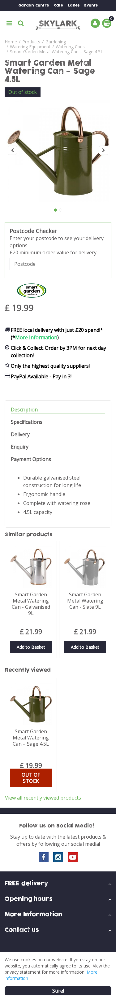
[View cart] (106, 23)
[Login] (95, 23)
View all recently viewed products (43, 797)
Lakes (73, 5)
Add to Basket (31, 647)
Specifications (26, 422)
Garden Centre (33, 5)
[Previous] (12, 150)
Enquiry (19, 447)
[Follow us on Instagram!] (58, 857)
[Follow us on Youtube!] (73, 857)
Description (24, 409)
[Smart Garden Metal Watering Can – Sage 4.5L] (58, 150)
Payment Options (31, 459)
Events (91, 5)
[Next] (103, 150)
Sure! (58, 990)
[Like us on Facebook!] (44, 857)
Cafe (58, 5)
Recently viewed (28, 670)
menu (9, 23)
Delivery (20, 434)
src (21, 23)
